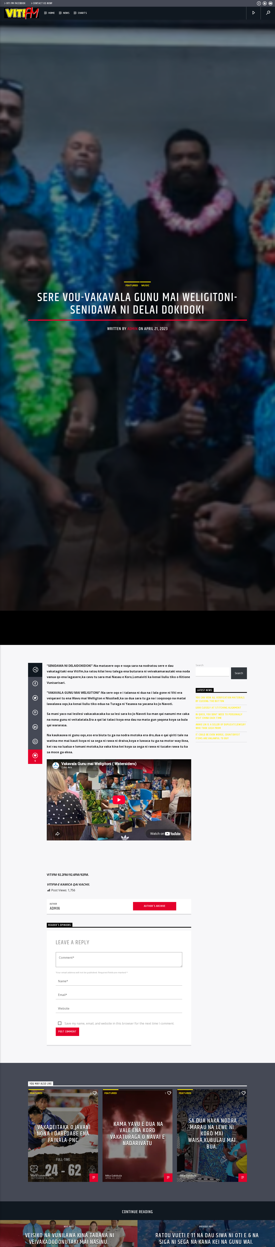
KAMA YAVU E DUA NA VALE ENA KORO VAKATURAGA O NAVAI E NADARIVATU (137, 1199)
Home (51, 13)
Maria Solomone (40, 1241)
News (66, 13)
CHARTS (82, 13)
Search (200, 730)
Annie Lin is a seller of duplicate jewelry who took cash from (221, 792)
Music (145, 316)
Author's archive (154, 972)
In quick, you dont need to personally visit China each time (219, 781)
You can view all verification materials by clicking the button (220, 765)
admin (132, 359)
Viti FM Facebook (15, 3)
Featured (132, 316)
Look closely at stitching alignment (218, 773)
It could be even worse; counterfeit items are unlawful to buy (218, 802)
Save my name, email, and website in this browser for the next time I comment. (119, 1089)
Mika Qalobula (113, 1241)
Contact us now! (42, 3)
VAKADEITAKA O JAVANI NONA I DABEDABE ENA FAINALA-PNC (64, 1200)
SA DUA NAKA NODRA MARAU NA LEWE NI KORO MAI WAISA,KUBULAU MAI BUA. (212, 1199)
